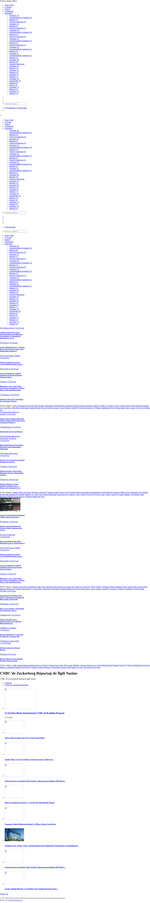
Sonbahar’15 (14, 87)
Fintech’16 (13, 85)
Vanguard (49, 587)
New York (96, 667)
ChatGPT (74, 408)
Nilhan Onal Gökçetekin (129, 492)
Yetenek (82, 406)
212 (1, 408)
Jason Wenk (22, 587)
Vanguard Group (59, 587)
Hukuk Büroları (136, 406)
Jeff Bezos (35, 492)
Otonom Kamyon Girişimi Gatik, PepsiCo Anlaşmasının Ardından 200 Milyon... (35, 781)
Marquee (41, 406)
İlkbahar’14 (13, 94)
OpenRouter (105, 408)
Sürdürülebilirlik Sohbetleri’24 (20, 32)
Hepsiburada (94, 492)
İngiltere (29, 497)
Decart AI (141, 408)
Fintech (7, 9)
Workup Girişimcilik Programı (55, 667)
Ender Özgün (59, 492)
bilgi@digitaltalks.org (15, 900)
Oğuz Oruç (38, 495)
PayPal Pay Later (98, 495)
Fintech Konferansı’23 (17, 45)
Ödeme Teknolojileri (22, 589)
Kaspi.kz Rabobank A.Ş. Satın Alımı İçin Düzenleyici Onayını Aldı (11, 635)
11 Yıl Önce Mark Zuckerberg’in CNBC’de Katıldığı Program (34, 713)
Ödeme (98, 408)
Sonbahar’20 (14, 60)
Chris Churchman (18, 406)
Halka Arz (75, 667)
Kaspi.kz (146, 665)
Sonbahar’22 (14, 47)
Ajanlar (121, 495)
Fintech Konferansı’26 (17, 22)
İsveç (81, 667)
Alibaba (127, 495)
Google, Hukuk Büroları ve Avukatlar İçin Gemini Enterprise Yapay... (31, 889)
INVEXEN (26, 667)
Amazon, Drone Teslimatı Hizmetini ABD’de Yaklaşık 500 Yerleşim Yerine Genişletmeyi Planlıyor (12, 420)
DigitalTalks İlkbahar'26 (9, 495)
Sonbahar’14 (14, 91)
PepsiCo (46, 665)
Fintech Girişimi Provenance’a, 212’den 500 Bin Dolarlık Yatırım (11, 363)
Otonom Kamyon (35, 665)
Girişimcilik (9, 11)
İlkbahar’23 (13, 43)
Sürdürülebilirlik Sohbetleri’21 (20, 56)
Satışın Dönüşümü (49, 495)
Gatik (14, 665)
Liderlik (21, 495)
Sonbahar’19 (14, 66)
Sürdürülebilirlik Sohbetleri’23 (20, 41)
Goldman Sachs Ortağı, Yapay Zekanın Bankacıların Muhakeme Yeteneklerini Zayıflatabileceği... (42, 846)
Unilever (71, 495)
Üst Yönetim (143, 492)
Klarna (89, 667)
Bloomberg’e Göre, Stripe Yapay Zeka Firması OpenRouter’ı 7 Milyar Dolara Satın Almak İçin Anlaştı (12, 388)
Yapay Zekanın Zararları (70, 406)
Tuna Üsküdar (65, 408)
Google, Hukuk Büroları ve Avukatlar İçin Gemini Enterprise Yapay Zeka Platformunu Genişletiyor (12, 349)
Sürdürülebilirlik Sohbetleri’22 (20, 49)
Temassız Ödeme (108, 587)
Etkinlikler (8, 13)
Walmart (118, 587)
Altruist (15, 587)
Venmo (108, 495)
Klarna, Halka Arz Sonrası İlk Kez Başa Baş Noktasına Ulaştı (11, 660)
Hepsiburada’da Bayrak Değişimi (11, 432)
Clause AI (133, 408)
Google (116, 406)
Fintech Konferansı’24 (17, 37)
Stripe (127, 408)
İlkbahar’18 (13, 72)
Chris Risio (15, 408)
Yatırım (52, 665)
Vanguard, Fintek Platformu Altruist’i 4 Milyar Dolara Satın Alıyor (12, 516)
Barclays (22, 497)
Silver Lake (68, 665)
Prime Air (43, 492)
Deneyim (81, 408)
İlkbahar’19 (13, 68)
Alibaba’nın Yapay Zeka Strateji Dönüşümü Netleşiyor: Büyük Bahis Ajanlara (11, 473)
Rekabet (146, 406)
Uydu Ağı (129, 665)
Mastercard (36, 497)
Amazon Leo (91, 665)
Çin (131, 495)
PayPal (113, 408)
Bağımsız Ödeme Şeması (9, 497)
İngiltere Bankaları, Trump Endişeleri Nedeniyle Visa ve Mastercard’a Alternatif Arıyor (10, 486)
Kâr (85, 667)
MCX (93, 587)
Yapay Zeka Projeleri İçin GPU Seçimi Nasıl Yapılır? (25, 738)
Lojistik (103, 492)
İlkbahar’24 (13, 34)
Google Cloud (125, 406)
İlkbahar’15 (13, 89)
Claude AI (103, 406)
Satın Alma (120, 408)
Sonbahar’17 (14, 75)
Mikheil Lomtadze (113, 492)
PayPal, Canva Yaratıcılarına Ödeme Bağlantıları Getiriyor (12, 461)
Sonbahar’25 (14, 24)
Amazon (15, 492)
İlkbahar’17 (13, 77)
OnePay (99, 587)
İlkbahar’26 (13, 20)
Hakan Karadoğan (83, 492)
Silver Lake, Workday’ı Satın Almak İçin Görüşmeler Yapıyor (12, 609)
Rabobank (18, 667)
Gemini (110, 406)
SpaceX (122, 665)
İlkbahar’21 (13, 58)
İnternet (109, 665)
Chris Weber (101, 665)
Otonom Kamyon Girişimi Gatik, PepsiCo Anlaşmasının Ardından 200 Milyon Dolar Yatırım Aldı (12, 597)
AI (94, 408)
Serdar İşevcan (62, 495)
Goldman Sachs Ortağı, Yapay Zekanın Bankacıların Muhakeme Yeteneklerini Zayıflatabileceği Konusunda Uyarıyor (11, 335)
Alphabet (88, 406)
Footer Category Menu (8, 1)
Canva (77, 495)
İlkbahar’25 (13, 26)
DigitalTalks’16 (15, 81)
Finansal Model (35, 408)
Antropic (95, 406)
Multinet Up (29, 495)
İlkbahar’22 (13, 51)
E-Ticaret (8, 7)
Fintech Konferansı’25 (17, 28)
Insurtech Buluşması (16, 64)
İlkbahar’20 (13, 62)
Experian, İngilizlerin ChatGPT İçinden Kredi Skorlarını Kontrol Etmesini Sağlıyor (11, 375)
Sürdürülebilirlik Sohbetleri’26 (20, 18)
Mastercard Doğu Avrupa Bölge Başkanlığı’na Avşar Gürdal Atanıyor (12, 542)
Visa (42, 497)
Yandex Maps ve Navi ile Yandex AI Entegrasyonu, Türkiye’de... (29, 759)
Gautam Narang (23, 665)
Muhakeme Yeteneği (52, 406)
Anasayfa (8, 683)
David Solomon (32, 406)
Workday (76, 665)
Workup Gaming (37, 667)
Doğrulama (24, 408)
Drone (28, 492)
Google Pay (86, 587)
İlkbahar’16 (13, 83)
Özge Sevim (45, 408)
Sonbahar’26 (14, 16)
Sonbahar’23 (14, 39)
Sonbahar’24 (14, 30)
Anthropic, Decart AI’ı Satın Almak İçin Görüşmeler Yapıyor (11, 400)
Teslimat (50, 492)
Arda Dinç (7, 408)
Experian (89, 408)
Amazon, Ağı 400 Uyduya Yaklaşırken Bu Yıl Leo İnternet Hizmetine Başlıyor (10, 621)
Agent (113, 495)
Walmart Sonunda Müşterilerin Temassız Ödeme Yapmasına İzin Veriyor (11, 528)
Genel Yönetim (70, 492)
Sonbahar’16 (14, 79)
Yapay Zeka (9, 5)
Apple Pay (70, 587)
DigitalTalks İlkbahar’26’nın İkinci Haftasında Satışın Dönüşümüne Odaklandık (11, 447)
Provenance (55, 408)
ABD (142, 495)
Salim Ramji (32, 587)
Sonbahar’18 (14, 70)
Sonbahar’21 (14, 53)
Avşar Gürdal (127, 587)
